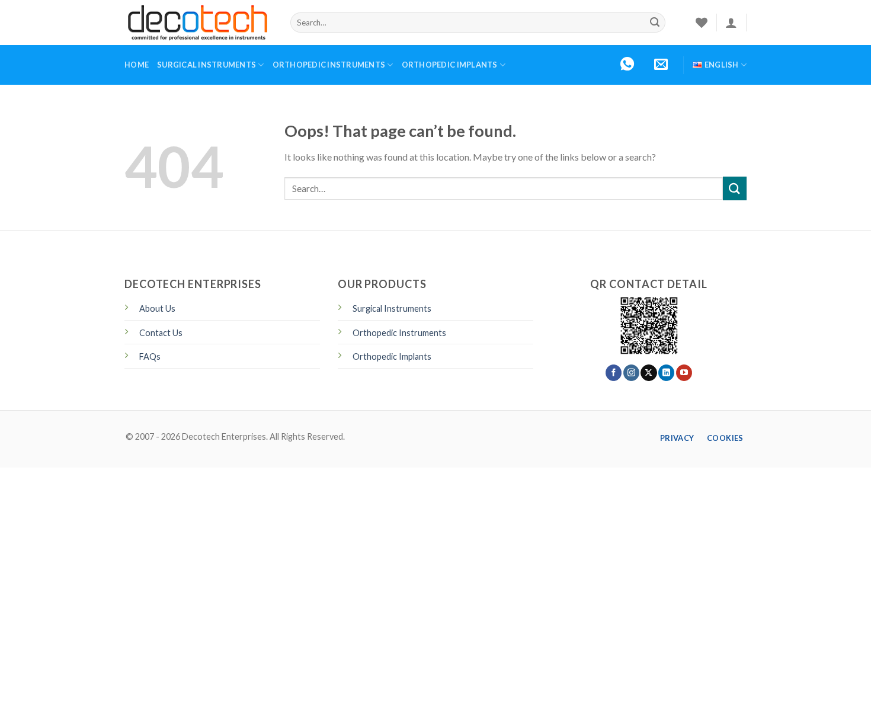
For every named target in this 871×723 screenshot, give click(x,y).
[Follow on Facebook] (614, 372)
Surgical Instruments (206, 64)
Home (136, 64)
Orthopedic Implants (450, 64)
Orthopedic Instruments (329, 64)
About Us (157, 308)
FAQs (150, 356)
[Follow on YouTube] (684, 372)
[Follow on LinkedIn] (666, 372)
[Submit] (655, 22)
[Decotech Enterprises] (198, 23)
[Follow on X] (649, 372)
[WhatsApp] (627, 65)
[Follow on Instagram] (631, 372)
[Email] (661, 65)
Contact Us (160, 333)
